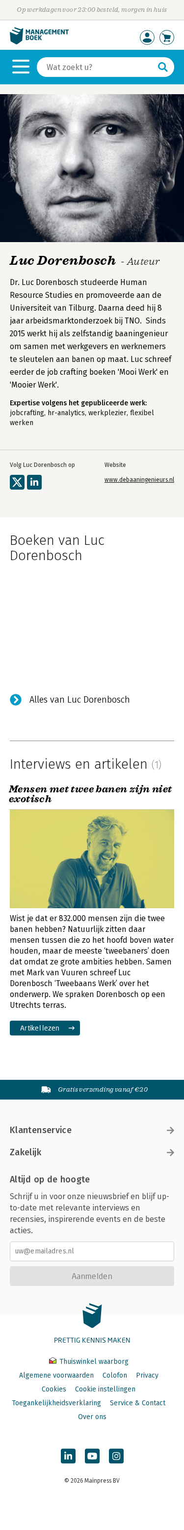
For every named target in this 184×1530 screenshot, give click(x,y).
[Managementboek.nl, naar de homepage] (39, 42)
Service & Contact (137, 1403)
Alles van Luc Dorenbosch (79, 699)
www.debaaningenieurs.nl (139, 479)
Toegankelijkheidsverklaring (56, 1403)
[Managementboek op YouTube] (92, 1456)
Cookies (54, 1389)
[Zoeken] (163, 67)
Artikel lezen (40, 1028)
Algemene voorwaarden (56, 1375)
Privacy (147, 1375)
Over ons (92, 1417)
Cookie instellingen (105, 1389)
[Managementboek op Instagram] (116, 1456)
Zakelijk (25, 1152)
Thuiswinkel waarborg (93, 1361)
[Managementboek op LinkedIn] (68, 1456)
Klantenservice (41, 1130)
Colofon (115, 1375)
